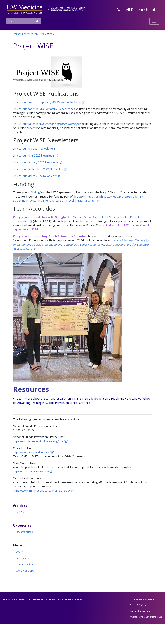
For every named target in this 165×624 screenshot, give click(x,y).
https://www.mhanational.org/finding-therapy (42, 490)
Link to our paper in (26, 124)
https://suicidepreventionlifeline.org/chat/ (39, 441)
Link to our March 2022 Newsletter (35, 176)
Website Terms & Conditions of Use (146, 616)
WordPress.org (25, 570)
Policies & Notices (138, 605)
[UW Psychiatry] (46, 9)
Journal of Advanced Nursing (59, 124)
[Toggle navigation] (154, 21)
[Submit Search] (36, 21)
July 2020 (21, 511)
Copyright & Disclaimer (141, 610)
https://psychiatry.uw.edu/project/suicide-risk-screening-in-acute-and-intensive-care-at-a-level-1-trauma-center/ (78, 198)
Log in (19, 551)
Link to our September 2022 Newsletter (38, 169)
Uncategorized (24, 531)
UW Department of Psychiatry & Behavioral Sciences (57, 599)
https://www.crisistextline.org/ (32, 452)
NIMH (34, 192)
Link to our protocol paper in (47, 102)
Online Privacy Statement (142, 599)
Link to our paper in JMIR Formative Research (41, 109)
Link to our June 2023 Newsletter (34, 155)
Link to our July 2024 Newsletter (33, 148)
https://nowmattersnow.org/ (31, 471)
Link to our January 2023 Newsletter (36, 162)
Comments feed (25, 564)
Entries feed (23, 558)
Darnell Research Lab (136, 9)
